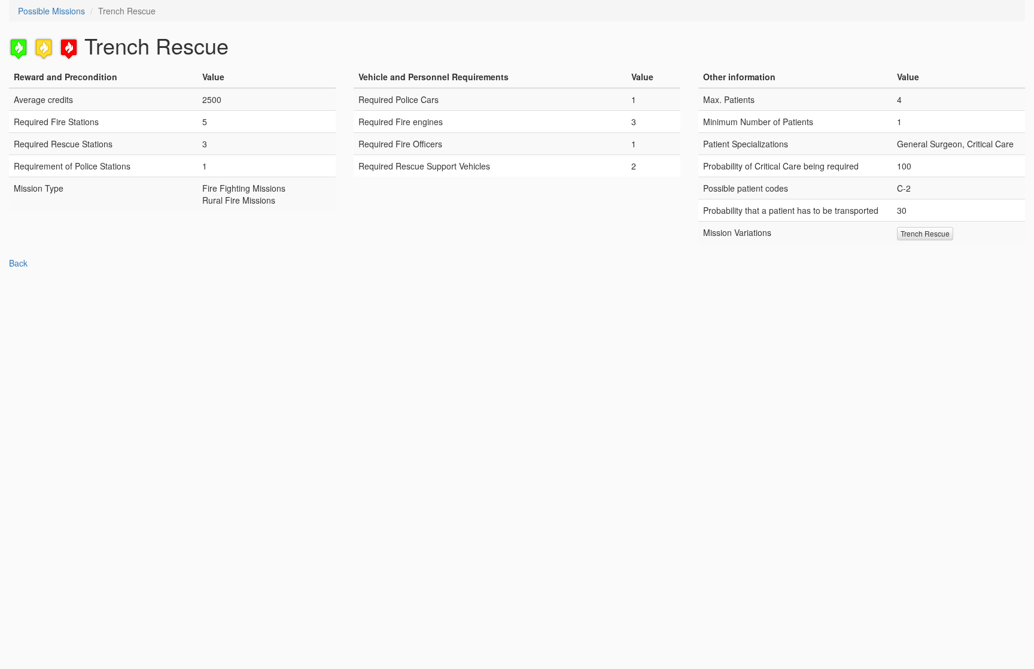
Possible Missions (51, 11)
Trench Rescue (925, 233)
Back (18, 263)
